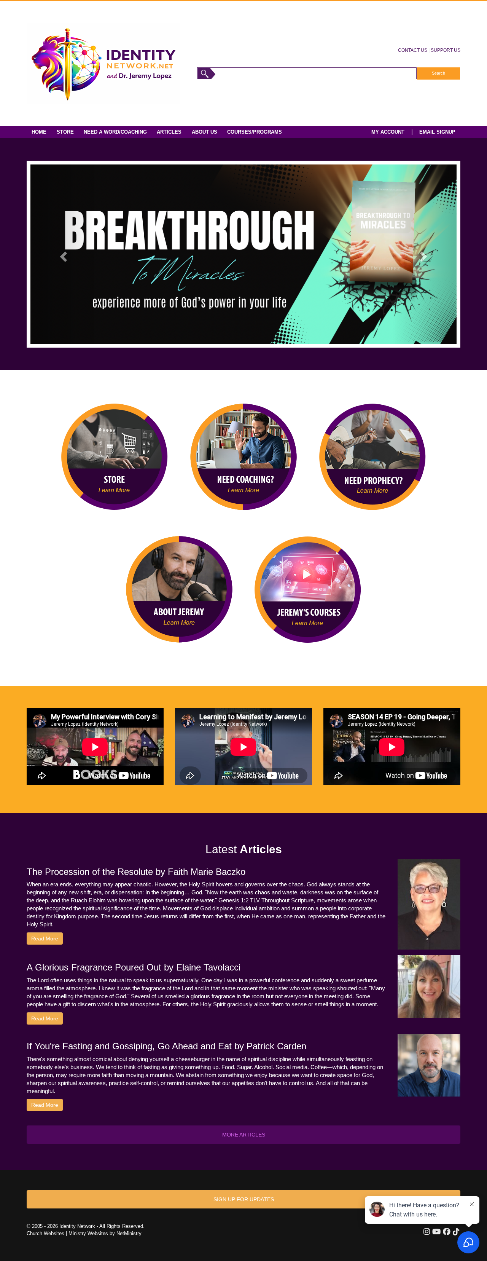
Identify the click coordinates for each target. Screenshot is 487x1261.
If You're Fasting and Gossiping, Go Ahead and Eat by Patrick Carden (166, 1046)
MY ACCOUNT (387, 132)
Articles (169, 132)
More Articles (243, 1135)
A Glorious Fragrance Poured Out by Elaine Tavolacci (133, 967)
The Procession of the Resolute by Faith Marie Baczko (136, 872)
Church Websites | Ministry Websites (68, 1233)
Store (65, 132)
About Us (204, 132)
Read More (44, 938)
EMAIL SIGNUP (437, 132)
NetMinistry (128, 1233)
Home (39, 132)
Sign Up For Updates (243, 1199)
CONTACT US (412, 50)
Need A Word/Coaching (115, 132)
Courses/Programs (254, 132)
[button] (62, 254)
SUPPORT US (445, 50)
